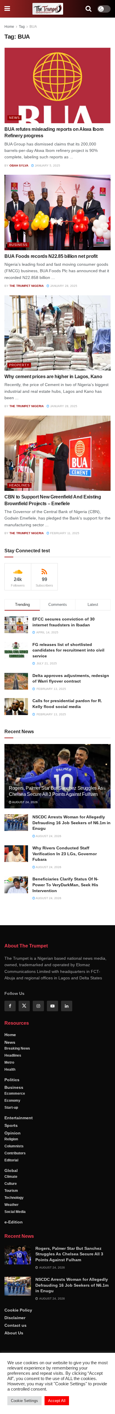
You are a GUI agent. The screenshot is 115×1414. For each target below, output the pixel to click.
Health (9, 1069)
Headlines (19, 485)
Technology (14, 1198)
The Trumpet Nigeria (26, 285)
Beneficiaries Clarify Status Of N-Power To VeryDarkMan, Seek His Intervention (65, 885)
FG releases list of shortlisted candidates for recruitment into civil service (68, 650)
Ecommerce (14, 1093)
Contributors (15, 1153)
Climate (10, 1177)
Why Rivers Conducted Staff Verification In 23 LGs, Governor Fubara (64, 854)
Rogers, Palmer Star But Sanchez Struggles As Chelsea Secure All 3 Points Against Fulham (69, 1254)
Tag (22, 27)
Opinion (12, 1133)
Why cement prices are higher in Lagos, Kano (53, 376)
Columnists (14, 1146)
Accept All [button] (56, 1400)
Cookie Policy (18, 1310)
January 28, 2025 (63, 285)
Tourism (11, 1191)
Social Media (15, 1212)
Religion (11, 1139)
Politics (11, 1079)
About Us (13, 1333)
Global (11, 1170)
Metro (9, 1062)
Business (18, 244)
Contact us (15, 1325)
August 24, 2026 (25, 802)
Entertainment (18, 1117)
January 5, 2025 (47, 165)
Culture (10, 1184)
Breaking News (17, 1048)
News (14, 117)
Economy (12, 1100)
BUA (33, 27)
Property (19, 365)
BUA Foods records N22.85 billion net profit (50, 256)
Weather (11, 1205)
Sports (11, 1125)
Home (9, 27)
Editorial (11, 1160)
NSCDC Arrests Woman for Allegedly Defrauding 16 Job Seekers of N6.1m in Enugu (71, 823)
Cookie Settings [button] (24, 1400)
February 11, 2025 (64, 533)
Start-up (11, 1108)
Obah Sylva (18, 165)
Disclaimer (14, 1317)
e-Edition (13, 1222)
